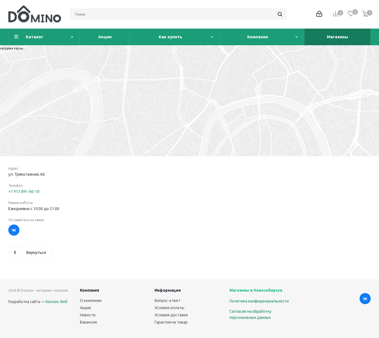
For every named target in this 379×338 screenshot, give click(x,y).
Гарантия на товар (171, 322)
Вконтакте (13, 230)
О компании (91, 300)
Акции (85, 308)
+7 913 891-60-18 (23, 191)
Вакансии (88, 322)
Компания (89, 290)
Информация (168, 290)
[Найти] (280, 14)
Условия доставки (171, 315)
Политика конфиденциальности (259, 301)
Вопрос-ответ (167, 300)
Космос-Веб (56, 301)
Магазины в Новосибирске (255, 290)
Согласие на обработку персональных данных (250, 314)
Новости (87, 315)
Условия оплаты (169, 308)
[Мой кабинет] (319, 14)
